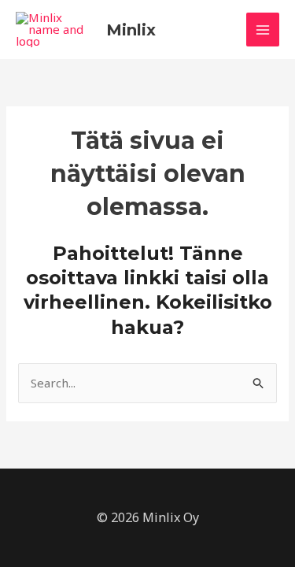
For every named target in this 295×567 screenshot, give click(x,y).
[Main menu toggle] (263, 29)
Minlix (131, 29)
